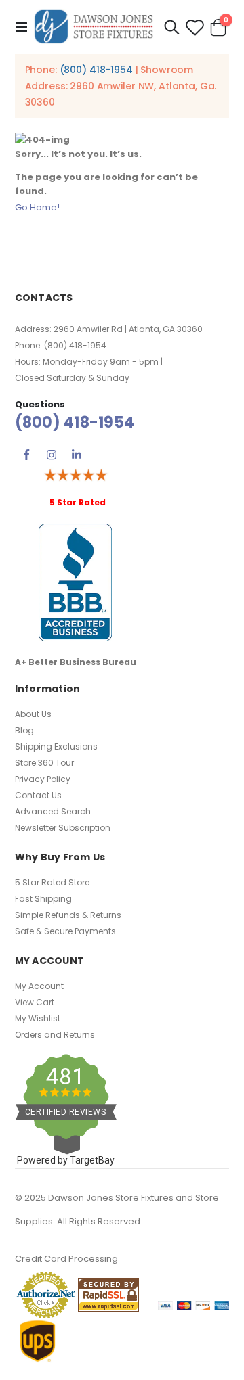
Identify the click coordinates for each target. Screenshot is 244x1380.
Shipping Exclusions (56, 746)
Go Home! (37, 207)
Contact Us (38, 795)
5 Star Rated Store (52, 882)
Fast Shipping (43, 898)
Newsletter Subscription (62, 827)
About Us (33, 714)
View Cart (34, 1002)
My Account (39, 986)
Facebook (26, 454)
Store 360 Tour (44, 762)
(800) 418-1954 (96, 69)
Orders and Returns (55, 1034)
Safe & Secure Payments (65, 931)
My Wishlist (37, 1018)
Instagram (51, 454)
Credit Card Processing (66, 1258)
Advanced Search (53, 811)
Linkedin (76, 454)
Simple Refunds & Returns (68, 915)
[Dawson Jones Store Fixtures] (94, 27)
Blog (24, 730)
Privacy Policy (42, 779)
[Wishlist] (194, 27)
